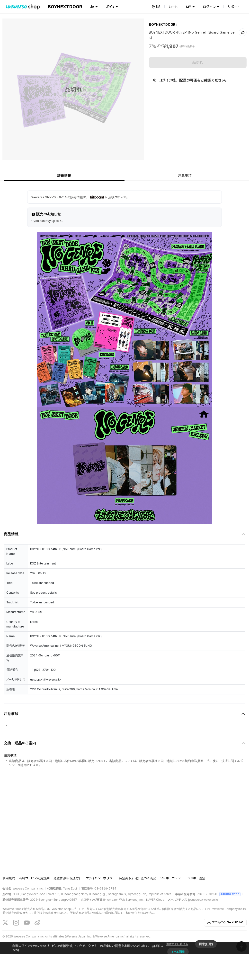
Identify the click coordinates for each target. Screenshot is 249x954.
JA (92, 7)
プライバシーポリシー (100, 878)
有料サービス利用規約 (34, 878)
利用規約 (8, 878)
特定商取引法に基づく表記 (137, 878)
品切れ (197, 62)
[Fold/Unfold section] (124, 534)
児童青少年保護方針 (67, 878)
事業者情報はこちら (230, 894)
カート (173, 7)
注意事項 (185, 175)
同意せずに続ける (177, 944)
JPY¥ (110, 7)
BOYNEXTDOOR (162, 25)
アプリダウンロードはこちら (227, 922)
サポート (234, 7)
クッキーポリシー (171, 878)
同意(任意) (206, 944)
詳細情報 (64, 175)
